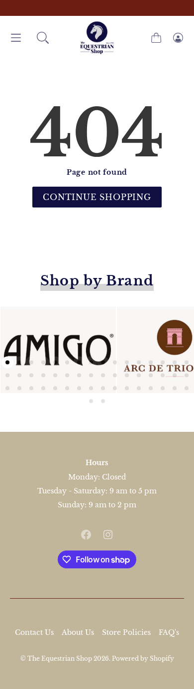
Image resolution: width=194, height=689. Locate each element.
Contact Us (34, 632)
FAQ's (169, 632)
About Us (78, 632)
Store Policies (126, 632)
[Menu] (16, 38)
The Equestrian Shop (60, 658)
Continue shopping (97, 197)
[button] (43, 38)
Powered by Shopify (143, 658)
